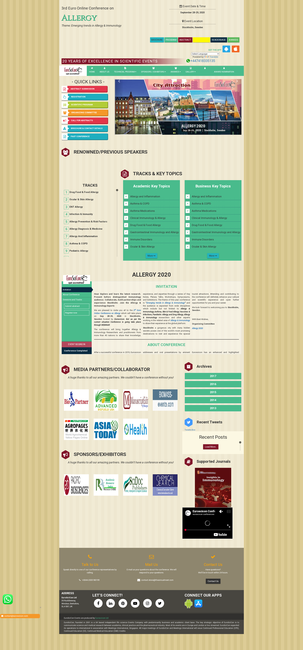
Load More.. (211, 447)
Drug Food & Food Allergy (83, 192)
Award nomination (224, 72)
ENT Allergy (76, 206)
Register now (71, 313)
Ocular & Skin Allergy (81, 199)
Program (171, 40)
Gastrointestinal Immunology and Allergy (154, 232)
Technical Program (124, 72)
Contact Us (213, 581)
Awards (233, 40)
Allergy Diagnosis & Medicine (85, 228)
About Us (104, 72)
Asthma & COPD (78, 243)
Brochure (157, 40)
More (150, 255)
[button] (88, 136)
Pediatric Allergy (78, 250)
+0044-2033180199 (90, 580)
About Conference (71, 294)
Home (92, 72)
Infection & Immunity (81, 214)
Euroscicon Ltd (101, 618)
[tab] (88, 136)
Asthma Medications (142, 210)
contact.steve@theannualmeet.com (157, 580)
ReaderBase (219, 40)
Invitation (67, 289)
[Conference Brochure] (178, 107)
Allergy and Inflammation (83, 236)
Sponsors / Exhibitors (152, 72)
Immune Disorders (141, 239)
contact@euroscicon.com (16, 616)
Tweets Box (190, 430)
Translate (214, 57)
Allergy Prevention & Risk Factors (88, 221)
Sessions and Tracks (72, 299)
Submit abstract (72, 306)
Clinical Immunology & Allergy (148, 218)
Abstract (185, 40)
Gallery (190, 72)
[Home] (73, 71)
